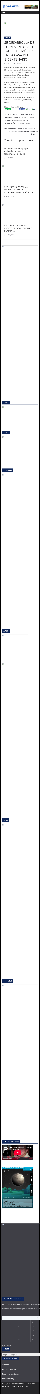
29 (4, 1339)
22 (4, 1335)
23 (18, 1335)
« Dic (4, 1345)
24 (33, 1335)
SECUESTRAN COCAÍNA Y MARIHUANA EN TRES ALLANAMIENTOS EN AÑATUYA (19, 190)
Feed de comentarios (10, 1374)
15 (4, 1331)
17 (33, 1331)
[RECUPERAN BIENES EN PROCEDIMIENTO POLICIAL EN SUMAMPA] (20, 205)
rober (19, 64)
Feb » (9, 1345)
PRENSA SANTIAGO (21, 1384)
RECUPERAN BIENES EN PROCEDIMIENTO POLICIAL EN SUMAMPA (18, 228)
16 (18, 1331)
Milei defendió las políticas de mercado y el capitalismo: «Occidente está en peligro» (19, 131)
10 (33, 1326)
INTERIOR (7, 38)
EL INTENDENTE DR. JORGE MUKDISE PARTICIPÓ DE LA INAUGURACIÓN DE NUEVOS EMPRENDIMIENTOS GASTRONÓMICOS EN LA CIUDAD (19, 119)
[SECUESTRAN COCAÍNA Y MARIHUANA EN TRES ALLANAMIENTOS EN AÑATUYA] (20, 167)
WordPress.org (8, 1378)
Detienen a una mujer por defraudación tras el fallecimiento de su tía (16, 151)
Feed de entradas (9, 1369)
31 (33, 1339)
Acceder (5, 1365)
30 (18, 1339)
